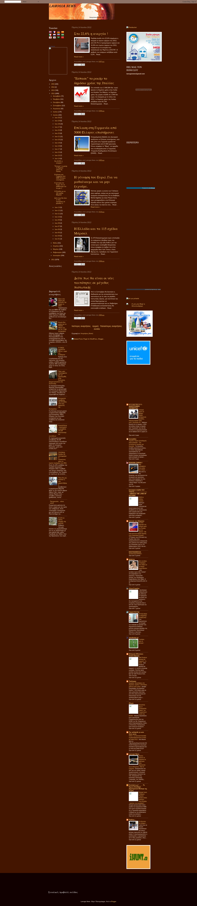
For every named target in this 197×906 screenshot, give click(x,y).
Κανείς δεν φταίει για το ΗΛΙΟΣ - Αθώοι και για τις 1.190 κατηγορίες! (62, 326)
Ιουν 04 (57, 236)
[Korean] (55, 38)
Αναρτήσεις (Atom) (87, 333)
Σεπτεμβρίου (57, 105)
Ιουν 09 (57, 220)
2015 (53, 84)
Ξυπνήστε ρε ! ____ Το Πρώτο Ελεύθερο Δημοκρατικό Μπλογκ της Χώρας (138, 787)
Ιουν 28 (57, 124)
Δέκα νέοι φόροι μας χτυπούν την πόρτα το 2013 (62, 302)
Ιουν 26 (57, 130)
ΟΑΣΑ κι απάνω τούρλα (141, 499)
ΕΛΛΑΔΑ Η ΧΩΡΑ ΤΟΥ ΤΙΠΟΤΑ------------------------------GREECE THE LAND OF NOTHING (138, 492)
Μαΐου (55, 243)
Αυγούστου (57, 108)
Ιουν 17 (57, 149)
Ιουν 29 (57, 121)
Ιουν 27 (57, 127)
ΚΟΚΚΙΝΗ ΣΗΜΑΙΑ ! (136, 463)
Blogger (113, 901)
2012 (53, 93)
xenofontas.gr (134, 638)
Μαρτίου (56, 249)
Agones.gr (154, 289)
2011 (53, 259)
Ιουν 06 (57, 229)
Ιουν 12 (57, 210)
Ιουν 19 (57, 143)
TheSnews (132, 681)
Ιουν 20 (57, 139)
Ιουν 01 (57, 239)
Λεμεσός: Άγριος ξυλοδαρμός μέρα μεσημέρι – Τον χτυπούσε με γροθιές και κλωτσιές (138, 443)
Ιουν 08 (57, 223)
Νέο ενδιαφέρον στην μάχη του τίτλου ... (143, 467)
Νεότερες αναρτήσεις (81, 326)
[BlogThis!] (77, 65)
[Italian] (51, 35)
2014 (53, 87)
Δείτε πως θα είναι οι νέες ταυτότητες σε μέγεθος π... (60, 200)
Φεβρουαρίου (57, 252)
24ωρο (131, 703)
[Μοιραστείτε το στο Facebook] (81, 65)
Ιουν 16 (57, 152)
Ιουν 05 (57, 232)
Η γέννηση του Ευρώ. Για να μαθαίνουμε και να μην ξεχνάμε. (96, 181)
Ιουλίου (55, 112)
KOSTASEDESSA (135, 552)
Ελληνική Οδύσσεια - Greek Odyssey (136, 655)
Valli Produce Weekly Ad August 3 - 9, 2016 (143, 660)
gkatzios (132, 559)
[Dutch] (55, 35)
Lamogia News (134, 754)
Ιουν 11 (57, 214)
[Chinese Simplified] (63, 38)
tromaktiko (132, 439)
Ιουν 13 (57, 207)
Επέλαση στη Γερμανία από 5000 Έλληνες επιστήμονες (95, 129)
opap (159, 289)
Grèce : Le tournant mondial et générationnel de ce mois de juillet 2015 (137, 737)
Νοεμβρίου (56, 99)
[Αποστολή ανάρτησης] (109, 61)
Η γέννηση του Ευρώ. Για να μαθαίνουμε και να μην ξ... (60, 185)
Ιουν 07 (57, 226)
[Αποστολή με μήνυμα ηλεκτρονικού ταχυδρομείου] (75, 65)
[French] (55, 32)
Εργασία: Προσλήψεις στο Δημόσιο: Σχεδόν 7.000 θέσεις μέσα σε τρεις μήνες (138, 685)
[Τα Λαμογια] (58, 74)
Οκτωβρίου (57, 102)
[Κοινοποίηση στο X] (79, 65)
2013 (53, 90)
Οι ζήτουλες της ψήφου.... (143, 822)
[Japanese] (51, 38)
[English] (51, 32)
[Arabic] (59, 38)
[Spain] (63, 32)
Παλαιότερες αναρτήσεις (111, 326)
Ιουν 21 (57, 136)
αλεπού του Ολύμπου (136, 521)
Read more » (79, 57)
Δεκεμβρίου (57, 96)
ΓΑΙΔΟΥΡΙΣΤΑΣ (134, 612)
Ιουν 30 (57, 117)
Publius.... (132, 820)
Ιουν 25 (57, 133)
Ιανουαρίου (57, 255)
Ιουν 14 (57, 158)
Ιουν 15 (57, 155)
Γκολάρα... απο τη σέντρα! (142, 641)
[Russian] (59, 35)
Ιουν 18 (57, 146)
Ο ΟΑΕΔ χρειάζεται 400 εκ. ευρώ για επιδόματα (62, 351)
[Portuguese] (63, 35)
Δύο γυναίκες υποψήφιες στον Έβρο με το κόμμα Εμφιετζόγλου (143, 564)
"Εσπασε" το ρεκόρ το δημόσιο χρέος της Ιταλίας (94, 80)
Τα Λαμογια (52, 46)
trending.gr (152, 188)
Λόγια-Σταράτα (134, 588)
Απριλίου (56, 246)
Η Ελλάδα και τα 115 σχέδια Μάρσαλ (60, 193)
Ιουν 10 (57, 217)
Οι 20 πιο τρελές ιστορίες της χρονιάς (62, 520)
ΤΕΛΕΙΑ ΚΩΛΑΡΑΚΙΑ (135, 554)
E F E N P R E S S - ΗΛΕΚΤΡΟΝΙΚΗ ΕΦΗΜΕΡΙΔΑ (136, 406)
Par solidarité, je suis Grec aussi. (136, 733)
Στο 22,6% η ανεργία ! (91, 33)
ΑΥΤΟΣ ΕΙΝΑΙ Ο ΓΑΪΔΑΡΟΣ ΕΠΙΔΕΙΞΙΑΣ (143, 615)
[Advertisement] (58, 575)
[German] (59, 32)
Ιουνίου (55, 115)
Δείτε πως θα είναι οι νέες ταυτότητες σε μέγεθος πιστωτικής (94, 282)
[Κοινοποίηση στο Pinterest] (84, 65)
